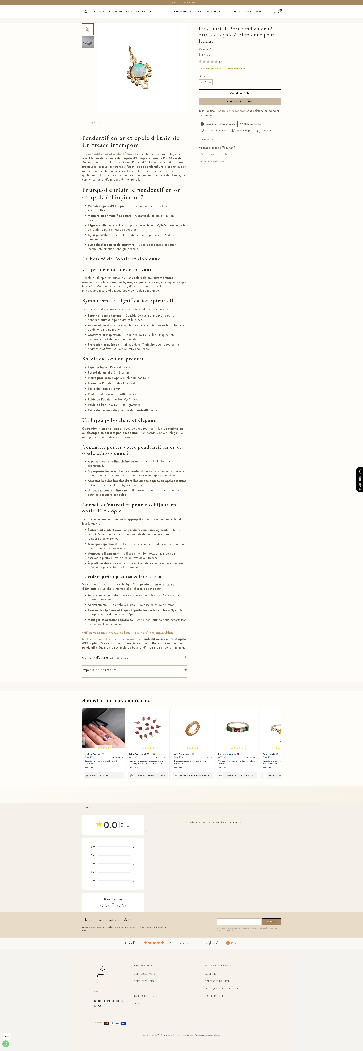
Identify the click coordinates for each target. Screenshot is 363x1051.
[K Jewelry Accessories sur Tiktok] (113, 1001)
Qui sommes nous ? (144, 974)
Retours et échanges (218, 981)
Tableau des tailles (145, 996)
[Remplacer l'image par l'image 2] (88, 42)
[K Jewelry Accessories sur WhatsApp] (95, 1006)
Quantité (204, 76)
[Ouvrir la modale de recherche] (273, 11)
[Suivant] (203, 2)
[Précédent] (160, 2)
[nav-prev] (82, 741)
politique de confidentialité (223, 988)
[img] (208, 62)
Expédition (211, 974)
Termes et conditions (218, 996)
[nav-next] (280, 741)
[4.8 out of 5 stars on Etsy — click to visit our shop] (154, 943)
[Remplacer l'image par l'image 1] (88, 29)
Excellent (133, 943)
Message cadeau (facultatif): (218, 148)
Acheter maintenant (239, 101)
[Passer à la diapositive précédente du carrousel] (271, 797)
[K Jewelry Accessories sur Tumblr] (118, 1001)
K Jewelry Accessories (164, 1035)
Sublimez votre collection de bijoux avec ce (111, 639)
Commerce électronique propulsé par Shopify (203, 1035)
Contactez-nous (144, 981)
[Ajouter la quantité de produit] (209, 82)
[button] (113, 847)
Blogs (137, 1003)
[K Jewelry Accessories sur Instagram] (100, 1001)
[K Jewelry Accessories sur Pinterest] (109, 1001)
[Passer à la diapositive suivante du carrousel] (278, 797)
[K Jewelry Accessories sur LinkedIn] (104, 1001)
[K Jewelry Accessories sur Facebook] (95, 1001)
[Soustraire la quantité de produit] (201, 82)
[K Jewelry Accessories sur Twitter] (122, 1001)
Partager (207, 139)
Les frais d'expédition (231, 111)
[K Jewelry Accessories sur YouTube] (100, 1006)
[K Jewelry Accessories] (85, 11)
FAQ (136, 988)
